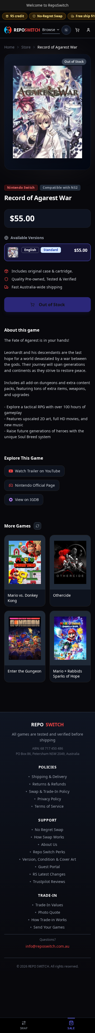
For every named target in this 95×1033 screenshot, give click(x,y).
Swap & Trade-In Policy (49, 791)
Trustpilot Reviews (49, 881)
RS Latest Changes (49, 874)
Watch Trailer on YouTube (37, 470)
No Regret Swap (49, 829)
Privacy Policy (49, 798)
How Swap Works (49, 836)
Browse (48, 29)
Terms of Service (49, 806)
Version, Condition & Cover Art (49, 859)
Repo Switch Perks (49, 851)
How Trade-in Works (49, 919)
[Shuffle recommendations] (37, 526)
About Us (49, 844)
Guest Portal (49, 866)
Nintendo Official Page (35, 485)
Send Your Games (49, 927)
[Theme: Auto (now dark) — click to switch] (66, 30)
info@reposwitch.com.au (47, 946)
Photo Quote (49, 912)
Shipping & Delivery (49, 776)
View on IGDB (27, 499)
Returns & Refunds (49, 783)
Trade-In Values (49, 904)
